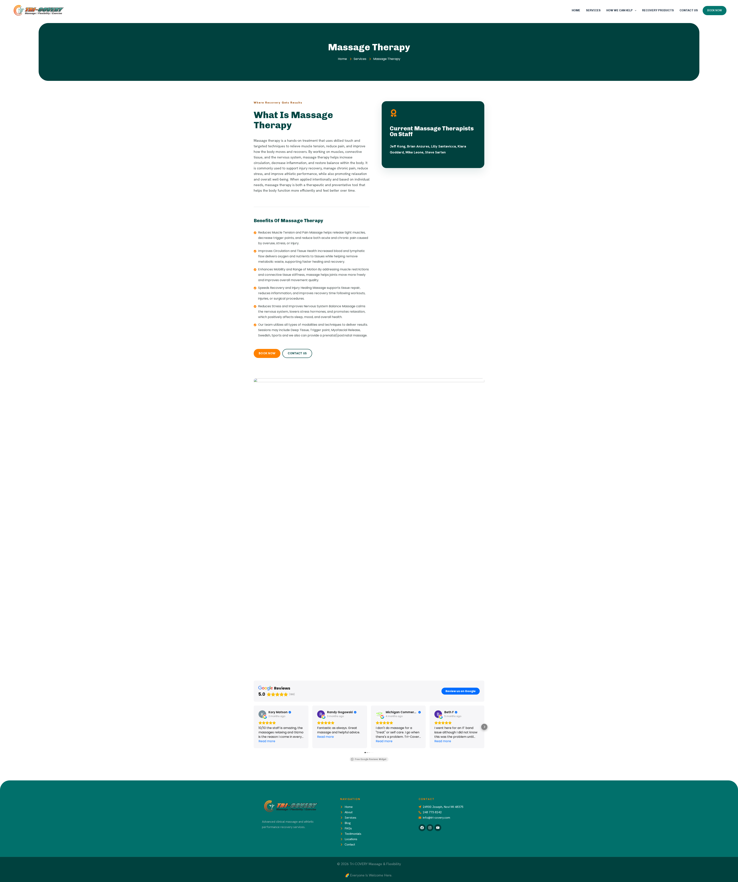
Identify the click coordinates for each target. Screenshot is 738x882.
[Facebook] (422, 827)
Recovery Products (658, 10)
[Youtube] (437, 827)
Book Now (714, 10)
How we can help (619, 10)
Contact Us (689, 10)
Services (593, 10)
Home (576, 10)
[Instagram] (429, 827)
